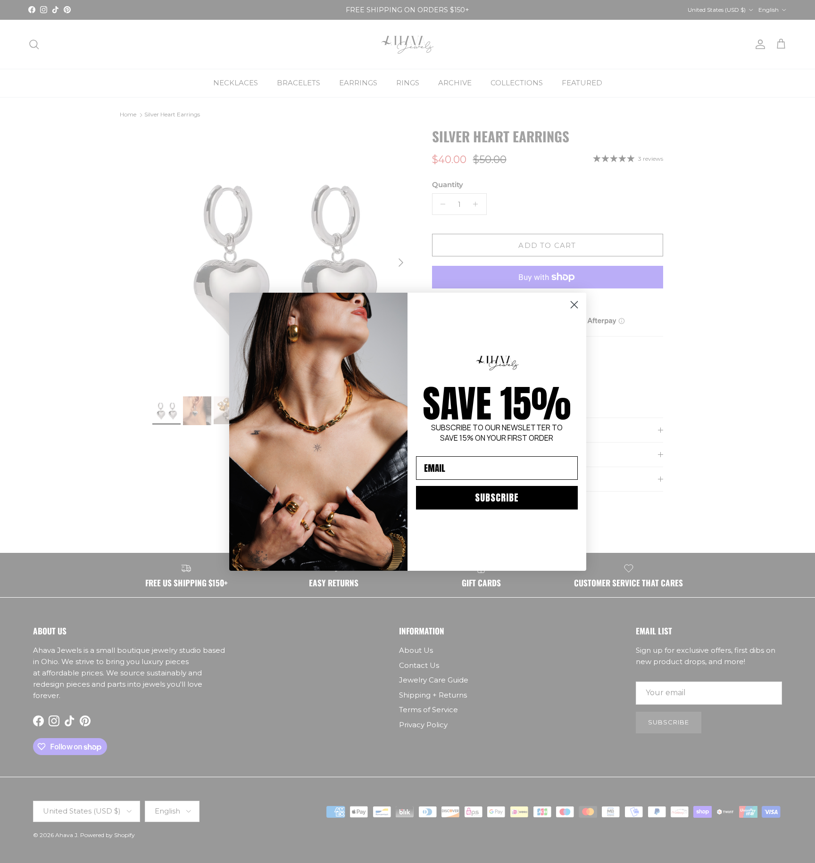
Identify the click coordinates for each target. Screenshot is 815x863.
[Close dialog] (574, 304)
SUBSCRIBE (497, 497)
